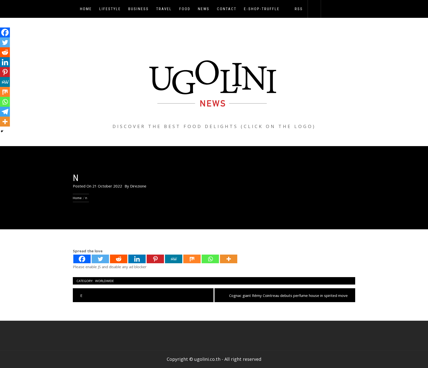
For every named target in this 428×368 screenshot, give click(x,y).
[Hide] (2, 131)
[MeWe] (173, 259)
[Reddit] (118, 259)
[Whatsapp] (210, 259)
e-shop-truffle (262, 9)
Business (138, 9)
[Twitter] (100, 259)
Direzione (138, 186)
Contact (227, 9)
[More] (228, 259)
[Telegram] (5, 112)
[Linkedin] (137, 259)
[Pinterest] (155, 259)
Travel (164, 9)
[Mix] (192, 259)
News (204, 9)
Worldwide (104, 281)
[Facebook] (82, 259)
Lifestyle (110, 9)
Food (184, 9)
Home (86, 9)
